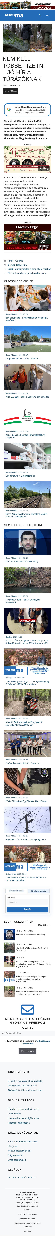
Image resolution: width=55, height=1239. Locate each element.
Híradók (20, 958)
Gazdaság (16, 265)
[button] (40, 16)
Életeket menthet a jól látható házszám (27, 273)
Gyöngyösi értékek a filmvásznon (24, 1090)
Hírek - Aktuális (10, 91)
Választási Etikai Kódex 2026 (22, 1141)
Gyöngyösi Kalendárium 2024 (22, 1085)
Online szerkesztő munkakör (22, 1177)
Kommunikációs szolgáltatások (23, 1118)
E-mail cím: (27, 1028)
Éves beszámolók (17, 1160)
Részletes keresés (38, 891)
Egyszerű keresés (16, 891)
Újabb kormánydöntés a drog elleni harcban (29, 269)
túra (25, 265)
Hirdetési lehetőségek (19, 1123)
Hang (45, 168)
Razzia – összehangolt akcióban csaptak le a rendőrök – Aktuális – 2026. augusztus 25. (33, 964)
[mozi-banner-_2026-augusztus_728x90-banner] (27, 8)
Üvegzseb (13, 1146)
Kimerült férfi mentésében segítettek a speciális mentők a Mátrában (32, 993)
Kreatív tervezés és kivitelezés (23, 1109)
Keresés (27, 909)
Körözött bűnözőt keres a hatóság (30, 935)
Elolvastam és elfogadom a (28, 1042)
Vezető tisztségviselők (19, 1150)
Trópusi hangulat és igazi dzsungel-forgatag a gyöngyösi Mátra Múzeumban (31, 979)
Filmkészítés (14, 1113)
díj (9, 265)
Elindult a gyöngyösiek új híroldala (25, 1081)
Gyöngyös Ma (23, 973)
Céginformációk (16, 1155)
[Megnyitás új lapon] (27, 159)
